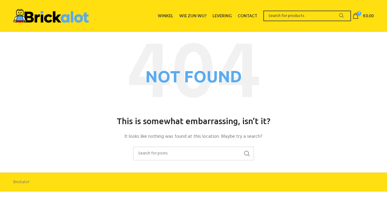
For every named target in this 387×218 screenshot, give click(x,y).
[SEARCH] (341, 16)
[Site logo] (51, 15)
